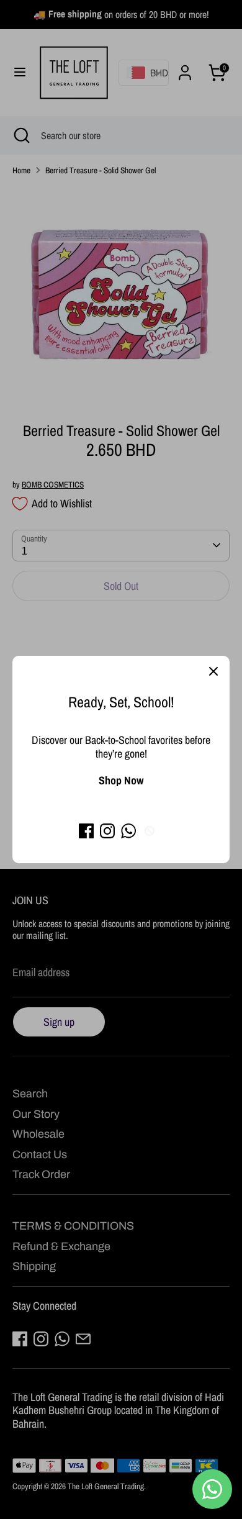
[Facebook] (86, 830)
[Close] (213, 672)
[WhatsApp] (128, 830)
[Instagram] (107, 830)
